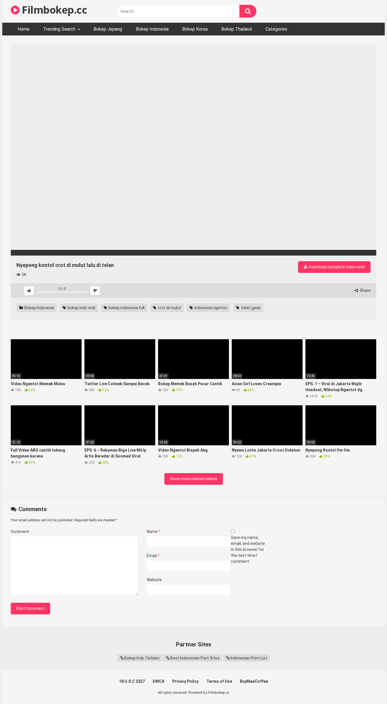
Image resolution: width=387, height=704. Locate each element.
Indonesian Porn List (248, 658)
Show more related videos (193, 479)
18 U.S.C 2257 (132, 681)
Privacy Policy (185, 681)
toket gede (250, 307)
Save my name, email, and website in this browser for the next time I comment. (248, 549)
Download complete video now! (336, 267)
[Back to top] (368, 687)
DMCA (158, 681)
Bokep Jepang (107, 29)
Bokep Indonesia (152, 29)
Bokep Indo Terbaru (142, 658)
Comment (20, 531)
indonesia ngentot (210, 307)
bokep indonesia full (126, 307)
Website (154, 579)
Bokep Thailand (236, 29)
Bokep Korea (195, 29)
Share (365, 290)
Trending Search (59, 29)
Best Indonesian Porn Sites (195, 658)
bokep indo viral (81, 307)
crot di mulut (169, 307)
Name (153, 531)
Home (23, 29)
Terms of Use (219, 681)
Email (153, 555)
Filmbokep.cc (53, 10)
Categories (276, 29)
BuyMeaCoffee (254, 681)
